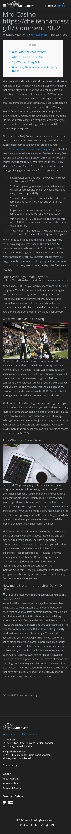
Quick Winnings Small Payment (29, 51)
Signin (49, 5)
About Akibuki (10, 778)
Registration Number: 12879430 (20, 734)
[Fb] (31, 825)
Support (7, 773)
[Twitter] (42, 825)
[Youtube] (47, 825)
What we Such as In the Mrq (27, 57)
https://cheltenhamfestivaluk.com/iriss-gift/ (26, 149)
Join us (61, 5)
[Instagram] (53, 825)
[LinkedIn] (36, 825)
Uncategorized (39, 34)
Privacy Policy (10, 783)
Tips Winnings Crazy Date (26, 62)
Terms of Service (12, 788)
